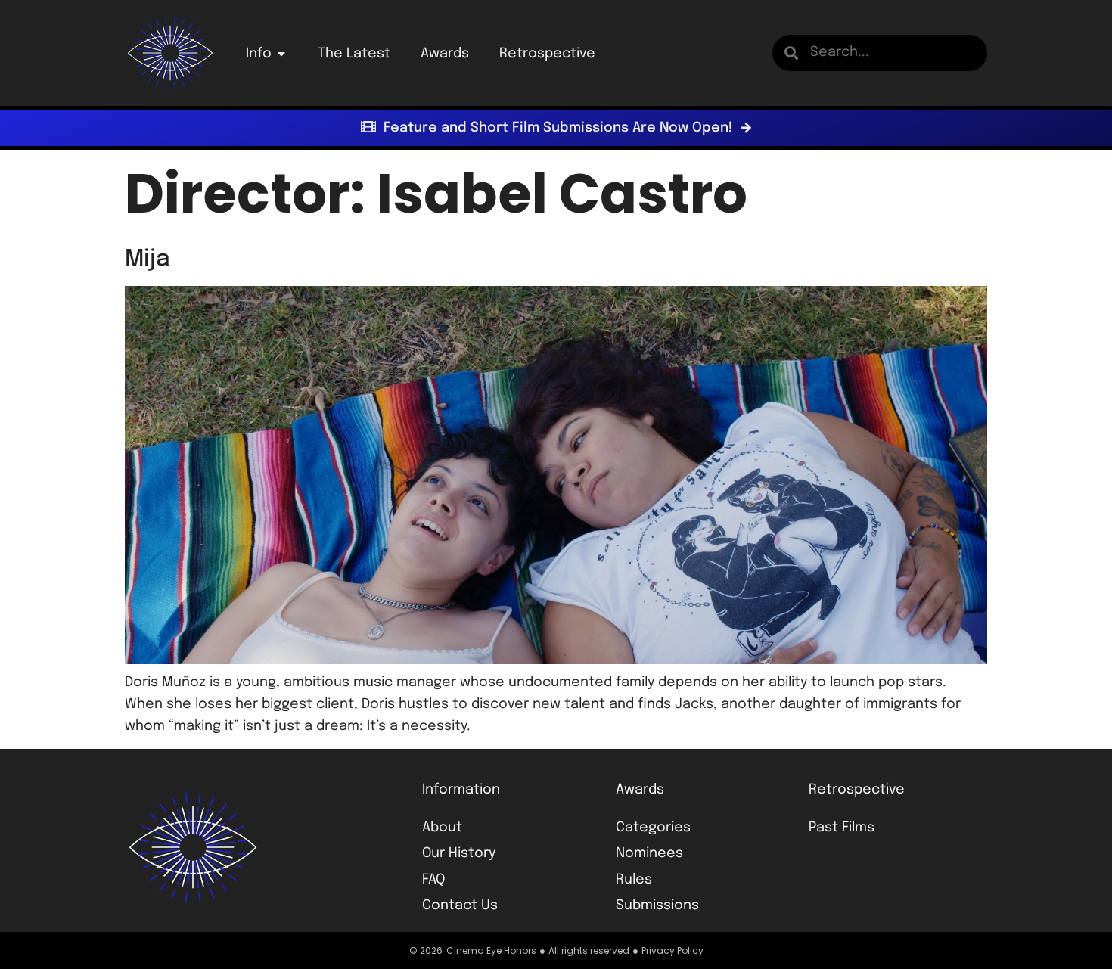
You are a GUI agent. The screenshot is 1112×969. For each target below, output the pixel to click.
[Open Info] (281, 54)
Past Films (841, 827)
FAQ (433, 880)
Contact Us (460, 905)
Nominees (649, 853)
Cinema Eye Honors (491, 950)
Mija (147, 259)
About (442, 827)
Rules (634, 880)
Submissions (657, 905)
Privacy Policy (672, 950)
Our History (458, 853)
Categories (653, 827)
